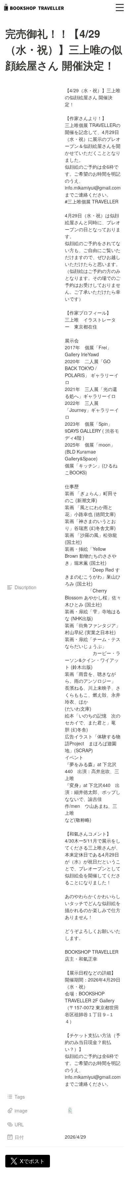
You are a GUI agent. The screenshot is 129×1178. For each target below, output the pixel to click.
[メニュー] (119, 7)
